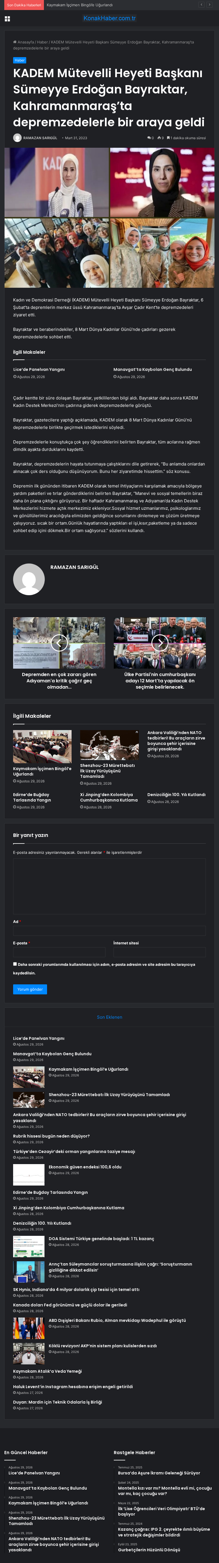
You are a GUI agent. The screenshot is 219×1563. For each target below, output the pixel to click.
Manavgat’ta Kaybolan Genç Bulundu (152, 369)
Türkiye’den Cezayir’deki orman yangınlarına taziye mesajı (74, 1151)
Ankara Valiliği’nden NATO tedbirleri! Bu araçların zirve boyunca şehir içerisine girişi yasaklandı (176, 741)
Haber (42, 42)
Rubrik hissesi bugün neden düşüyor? (51, 1136)
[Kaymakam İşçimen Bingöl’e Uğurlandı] (42, 746)
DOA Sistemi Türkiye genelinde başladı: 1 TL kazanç (101, 1239)
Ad (17, 921)
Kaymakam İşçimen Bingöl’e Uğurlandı (80, 5)
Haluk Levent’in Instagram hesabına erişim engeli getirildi (73, 1387)
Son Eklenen (109, 1017)
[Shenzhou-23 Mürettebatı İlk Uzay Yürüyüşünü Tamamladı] (109, 745)
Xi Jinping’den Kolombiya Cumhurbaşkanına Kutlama (109, 797)
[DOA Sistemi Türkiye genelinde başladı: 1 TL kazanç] (28, 1246)
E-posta (21, 943)
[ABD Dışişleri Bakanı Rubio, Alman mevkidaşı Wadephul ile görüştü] (28, 1328)
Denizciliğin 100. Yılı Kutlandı (176, 795)
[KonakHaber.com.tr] (109, 18)
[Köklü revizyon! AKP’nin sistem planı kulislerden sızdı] (28, 1353)
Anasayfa (25, 42)
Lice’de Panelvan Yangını (39, 369)
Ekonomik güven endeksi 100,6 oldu (85, 1167)
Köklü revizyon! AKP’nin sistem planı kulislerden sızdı (103, 1346)
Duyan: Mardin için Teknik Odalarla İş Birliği (57, 1402)
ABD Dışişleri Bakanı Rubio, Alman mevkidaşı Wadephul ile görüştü (117, 1320)
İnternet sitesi (126, 943)
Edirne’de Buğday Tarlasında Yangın (32, 797)
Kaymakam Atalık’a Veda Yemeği (47, 1371)
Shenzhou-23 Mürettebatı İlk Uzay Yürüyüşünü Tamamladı (107, 771)
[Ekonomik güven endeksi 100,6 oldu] (28, 1175)
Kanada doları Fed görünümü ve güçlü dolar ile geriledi (70, 1305)
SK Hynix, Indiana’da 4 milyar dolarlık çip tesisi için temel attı (76, 1289)
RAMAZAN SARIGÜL (40, 138)
